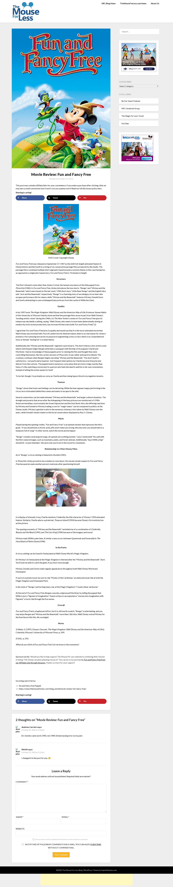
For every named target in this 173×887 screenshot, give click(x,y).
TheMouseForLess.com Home (133, 3)
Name (19, 817)
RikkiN (25, 749)
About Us (155, 3)
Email (65, 817)
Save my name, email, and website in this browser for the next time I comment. (61, 839)
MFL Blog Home (109, 3)
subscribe (95, 844)
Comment (22, 782)
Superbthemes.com (109, 870)
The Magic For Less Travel (132, 116)
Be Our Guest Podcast (130, 101)
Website (20, 828)
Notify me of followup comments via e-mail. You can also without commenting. (63, 846)
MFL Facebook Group (130, 108)
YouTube (125, 123)
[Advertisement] (86, 879)
